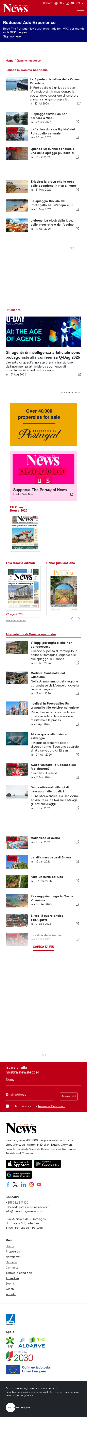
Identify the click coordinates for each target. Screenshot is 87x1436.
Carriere (11, 1262)
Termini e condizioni (19, 1273)
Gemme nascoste (29, 60)
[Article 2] (25, 396)
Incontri (11, 1294)
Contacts (12, 1267)
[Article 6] (49, 396)
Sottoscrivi (69, 1096)
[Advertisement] (43, 1009)
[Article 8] (61, 396)
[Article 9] (67, 396)
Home (9, 60)
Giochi (10, 1289)
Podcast (47, 3)
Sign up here (12, 36)
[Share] (79, 103)
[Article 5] (43, 396)
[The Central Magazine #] (63, 590)
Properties (13, 1251)
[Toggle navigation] (80, 10)
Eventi (10, 1283)
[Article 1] (20, 396)
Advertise (12, 1278)
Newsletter (13, 1257)
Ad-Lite (75, 3)
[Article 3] (31, 396)
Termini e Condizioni (51, 1106)
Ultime (10, 1246)
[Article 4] (37, 396)
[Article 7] (55, 396)
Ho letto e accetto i (38, 1106)
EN (60, 3)
